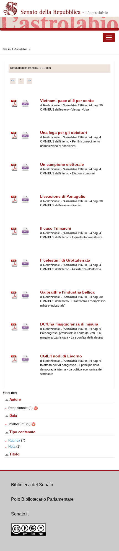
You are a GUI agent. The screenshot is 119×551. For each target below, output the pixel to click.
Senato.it (20, 514)
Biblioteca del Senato (32, 484)
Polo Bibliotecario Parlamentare (42, 499)
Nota (11, 447)
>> (29, 80)
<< (12, 80)
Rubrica (14, 440)
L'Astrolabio (19, 49)
